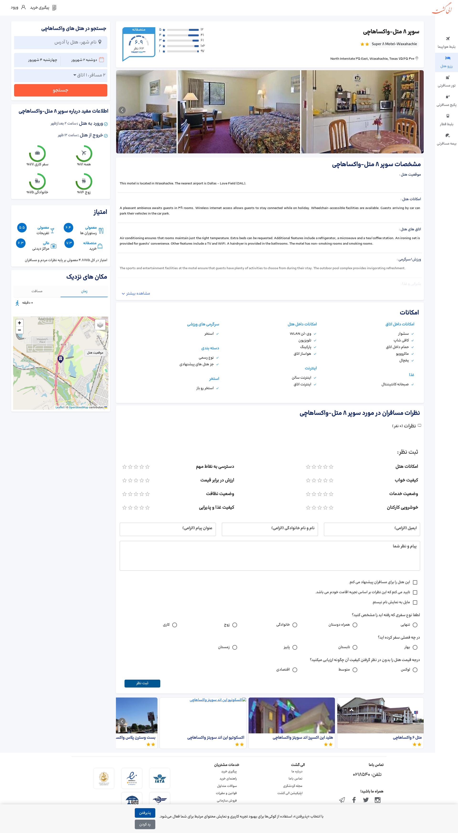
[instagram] (378, 800)
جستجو (60, 90)
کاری (166, 625)
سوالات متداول (227, 786)
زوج (227, 625)
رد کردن (145, 824)
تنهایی (405, 625)
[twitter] (366, 800)
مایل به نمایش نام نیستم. (391, 602)
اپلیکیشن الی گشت (289, 793)
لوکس (405, 669)
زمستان (224, 647)
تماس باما (295, 778)
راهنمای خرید (228, 778)
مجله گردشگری (292, 786)
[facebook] (354, 800)
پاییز (287, 647)
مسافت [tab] (36, 291)
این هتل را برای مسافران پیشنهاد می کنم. (379, 582)
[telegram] (342, 800)
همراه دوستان (339, 625)
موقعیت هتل (95, 353)
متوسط (344, 669)
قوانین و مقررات (226, 793)
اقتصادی (283, 669)
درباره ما (296, 771)
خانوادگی (283, 625)
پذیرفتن (145, 813)
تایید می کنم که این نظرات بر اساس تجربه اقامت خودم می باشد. (362, 592)
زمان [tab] (84, 291)
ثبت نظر (142, 683)
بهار (407, 647)
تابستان (344, 647)
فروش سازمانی (227, 800)
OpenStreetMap (78, 407)
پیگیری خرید (229, 771)
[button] (60, 359)
